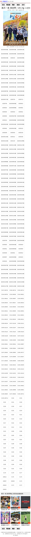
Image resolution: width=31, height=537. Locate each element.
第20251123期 (12, 74)
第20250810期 (12, 95)
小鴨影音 (5, 1)
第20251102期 (12, 78)
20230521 (12, 253)
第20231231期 (4, 207)
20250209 (4, 132)
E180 (21, 468)
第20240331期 (20, 186)
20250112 (12, 136)
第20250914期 (20, 87)
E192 (21, 452)
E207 (4, 435)
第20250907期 (4, 91)
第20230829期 (4, 232)
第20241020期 (4, 153)
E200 (4, 443)
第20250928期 (4, 87)
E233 (21, 398)
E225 (12, 410)
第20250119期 (4, 136)
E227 (21, 406)
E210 (4, 431)
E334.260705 (4, 294)
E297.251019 (21, 336)
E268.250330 (21, 360)
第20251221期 (4, 70)
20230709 (4, 240)
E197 (4, 447)
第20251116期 (20, 74)
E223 (4, 414)
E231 (12, 402)
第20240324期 (4, 190)
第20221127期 (4, 286)
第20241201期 (4, 145)
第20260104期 (12, 66)
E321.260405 (13, 311)
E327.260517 (13, 302)
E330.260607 (13, 298)
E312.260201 (21, 315)
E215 (21, 423)
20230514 (20, 253)
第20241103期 (12, 149)
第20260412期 (20, 49)
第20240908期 (4, 161)
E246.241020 (13, 381)
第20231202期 (20, 211)
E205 (12, 435)
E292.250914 (13, 344)
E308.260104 (4, 323)
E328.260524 (4, 302)
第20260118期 (20, 62)
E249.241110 (13, 377)
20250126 (20, 132)
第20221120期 (12, 286)
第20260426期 (4, 49)
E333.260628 (13, 294)
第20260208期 (20, 58)
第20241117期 (20, 145)
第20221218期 (12, 282)
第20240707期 (4, 170)
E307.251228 (13, 323)
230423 (4, 485)
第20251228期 (20, 66)
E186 (21, 460)
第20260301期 (20, 53)
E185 (4, 464)
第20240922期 (12, 157)
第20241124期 (12, 145)
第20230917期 (4, 228)
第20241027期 (20, 149)
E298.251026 (13, 336)
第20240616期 (4, 174)
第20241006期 (20, 153)
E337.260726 (4, 290)
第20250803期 (20, 95)
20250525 (4, 111)
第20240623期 (20, 170)
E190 (12, 456)
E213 (4, 427)
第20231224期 (12, 207)
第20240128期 (20, 199)
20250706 (4, 103)
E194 (4, 452)
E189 (21, 456)
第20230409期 (12, 261)
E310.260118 (13, 319)
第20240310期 (20, 190)
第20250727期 (4, 99)
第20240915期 (20, 157)
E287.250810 (4, 352)
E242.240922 (21, 385)
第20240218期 (20, 194)
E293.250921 (4, 344)
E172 (21, 485)
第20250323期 (4, 124)
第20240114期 (12, 203)
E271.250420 (4, 360)
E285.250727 (21, 352)
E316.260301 (21, 311)
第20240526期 (4, 178)
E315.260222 (4, 315)
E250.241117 (5, 377)
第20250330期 (20, 120)
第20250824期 (20, 91)
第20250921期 (12, 87)
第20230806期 (4, 236)
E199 (12, 443)
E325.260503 (4, 306)
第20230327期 (4, 265)
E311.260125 (5, 319)
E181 (12, 468)
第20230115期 (4, 277)
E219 (12, 419)
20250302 (4, 128)
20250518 (12, 111)
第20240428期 (12, 182)
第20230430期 (12, 257)
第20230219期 (12, 269)
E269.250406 (13, 360)
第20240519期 (12, 178)
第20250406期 (12, 120)
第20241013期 (12, 153)
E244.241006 (4, 385)
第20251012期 (12, 82)
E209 (12, 431)
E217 (4, 423)
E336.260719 (13, 290)
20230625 (4, 244)
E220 (4, 419)
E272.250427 (21, 356)
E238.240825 (4, 394)
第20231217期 (20, 207)
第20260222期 (4, 58)
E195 (21, 447)
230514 (4, 477)
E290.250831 (4, 348)
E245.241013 (21, 381)
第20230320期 (12, 265)
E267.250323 (4, 365)
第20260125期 (12, 62)
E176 (12, 477)
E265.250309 (21, 365)
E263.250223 (4, 369)
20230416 (4, 261)
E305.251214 (4, 327)
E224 (21, 410)
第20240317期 (12, 190)
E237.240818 (13, 394)
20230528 (4, 253)
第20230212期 (20, 269)
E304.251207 (13, 327)
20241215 (12, 141)
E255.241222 (21, 369)
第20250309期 (20, 124)
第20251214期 (12, 70)
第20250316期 (12, 124)
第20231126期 (4, 215)
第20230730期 (12, 236)
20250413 (4, 120)
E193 (12, 452)
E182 (4, 468)
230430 (12, 481)
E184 (12, 464)
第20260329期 (12, 53)
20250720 (12, 99)
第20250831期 (12, 91)
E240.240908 (13, 389)
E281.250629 (4, 356)
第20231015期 (4, 224)
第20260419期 (12, 49)
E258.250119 (13, 369)
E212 (12, 427)
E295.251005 (13, 340)
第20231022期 (20, 219)
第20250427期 (12, 116)
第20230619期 (12, 244)
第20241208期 (20, 141)
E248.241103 (21, 377)
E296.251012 (4, 340)
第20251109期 (4, 78)
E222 (12, 414)
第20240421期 (20, 182)
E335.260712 (21, 290)
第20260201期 (4, 62)
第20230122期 (20, 273)
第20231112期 (20, 215)
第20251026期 (20, 78)
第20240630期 (12, 170)
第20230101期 (20, 277)
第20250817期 (4, 95)
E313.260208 (13, 315)
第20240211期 (4, 199)
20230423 (20, 257)
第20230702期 (12, 240)
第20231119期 (12, 215)
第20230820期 (12, 232)
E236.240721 (21, 394)
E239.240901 (21, 389)
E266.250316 (13, 365)
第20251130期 (4, 74)
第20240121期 (4, 203)
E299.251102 (21, 331)
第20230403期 (20, 261)
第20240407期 (12, 186)
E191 (4, 456)
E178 (12, 472)
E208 (21, 431)
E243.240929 (13, 385)
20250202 (12, 132)
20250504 (4, 116)
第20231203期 (12, 211)
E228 (12, 406)
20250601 (20, 107)
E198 (21, 443)
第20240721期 (12, 165)
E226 (4, 410)
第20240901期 (12, 161)
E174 (21, 481)
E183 (21, 464)
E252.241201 (13, 373)
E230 (21, 402)
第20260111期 (4, 66)
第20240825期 (20, 161)
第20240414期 (4, 186)
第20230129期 (12, 273)
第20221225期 (4, 282)
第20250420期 (20, 116)
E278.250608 (13, 356)
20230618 (20, 244)
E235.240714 (4, 398)
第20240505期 (4, 182)
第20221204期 (20, 282)
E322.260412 (4, 311)
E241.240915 (4, 389)
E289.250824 (13, 348)
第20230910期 (12, 228)
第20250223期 (12, 128)
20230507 (4, 257)
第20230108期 (12, 277)
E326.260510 (21, 302)
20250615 (4, 107)
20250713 (20, 99)
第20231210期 (4, 211)
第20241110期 (4, 149)
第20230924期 (20, 224)
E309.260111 (21, 319)
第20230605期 (12, 248)
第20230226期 (4, 269)
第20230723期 (20, 236)
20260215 (12, 58)
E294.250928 (21, 340)
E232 (4, 402)
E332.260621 (21, 294)
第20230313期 (20, 265)
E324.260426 (13, 306)
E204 (21, 435)
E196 (12, 447)
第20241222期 (4, 141)
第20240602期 (20, 174)
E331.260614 (4, 298)
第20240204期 (12, 199)
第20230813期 (20, 232)
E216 (12, 423)
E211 (21, 427)
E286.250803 (13, 352)
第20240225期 (12, 194)
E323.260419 (21, 306)
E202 (12, 439)
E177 (21, 472)
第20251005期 (20, 82)
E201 (21, 439)
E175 (21, 477)
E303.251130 (21, 327)
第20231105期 (4, 219)
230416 (4, 489)
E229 (4, 406)
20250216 (20, 128)
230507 (4, 481)
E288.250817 (21, 348)
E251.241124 (21, 373)
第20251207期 (20, 70)
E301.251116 (13, 331)
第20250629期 (12, 103)
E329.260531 (21, 298)
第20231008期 (12, 224)
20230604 (20, 248)
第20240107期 (20, 203)
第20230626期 (20, 240)
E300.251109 (5, 336)
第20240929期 (4, 157)
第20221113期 (20, 286)
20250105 (20, 136)
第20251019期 (4, 82)
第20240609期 (12, 174)
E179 (4, 472)
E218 (21, 419)
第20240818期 (4, 165)
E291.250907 (21, 344)
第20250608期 (12, 107)
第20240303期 (4, 194)
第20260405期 (4, 53)
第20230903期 (20, 228)
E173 (12, 485)
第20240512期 (20, 178)
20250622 (20, 103)
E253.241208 (4, 373)
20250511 (21, 111)
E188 (4, 460)
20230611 (4, 248)
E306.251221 (21, 323)
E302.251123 (5, 331)
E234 (12, 398)
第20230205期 (4, 273)
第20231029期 (12, 219)
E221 (21, 414)
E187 (12, 460)
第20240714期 (20, 165)
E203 (4, 439)
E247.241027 (4, 381)
